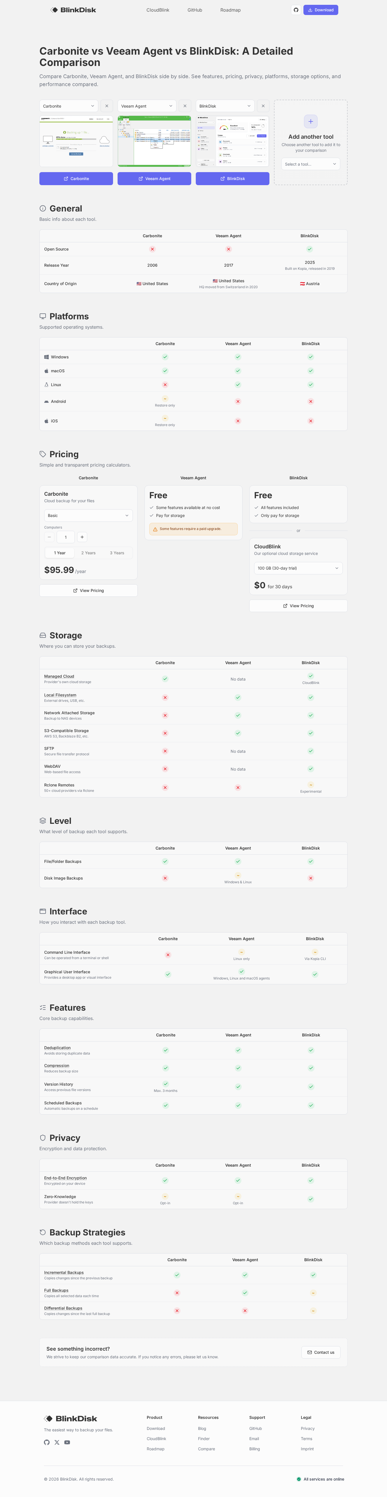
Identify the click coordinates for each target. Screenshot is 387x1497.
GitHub (195, 10)
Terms (306, 1438)
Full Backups (56, 1290)
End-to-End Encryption (65, 1177)
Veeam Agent (228, 235)
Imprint (307, 1448)
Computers (53, 527)
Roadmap (230, 10)
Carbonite (152, 235)
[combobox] (64, 106)
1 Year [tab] (59, 552)
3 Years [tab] (117, 552)
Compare (206, 1448)
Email (254, 1438)
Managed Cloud (59, 676)
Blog (202, 1428)
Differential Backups (63, 1308)
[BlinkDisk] (73, 10)
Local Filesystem (60, 694)
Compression (56, 1065)
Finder (204, 1438)
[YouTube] (67, 1442)
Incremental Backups (64, 1272)
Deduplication (57, 1047)
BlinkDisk (310, 235)
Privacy (308, 1428)
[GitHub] (47, 1442)
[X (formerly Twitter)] (57, 1442)
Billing (254, 1448)
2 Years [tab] (88, 552)
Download (156, 1428)
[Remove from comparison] (107, 106)
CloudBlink (157, 10)
